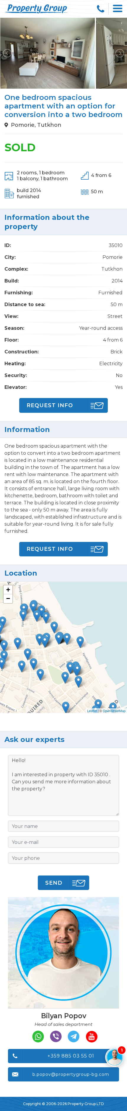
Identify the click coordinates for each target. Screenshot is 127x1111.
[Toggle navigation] (118, 9)
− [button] (8, 598)
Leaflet (92, 710)
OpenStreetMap (114, 710)
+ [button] (8, 589)
